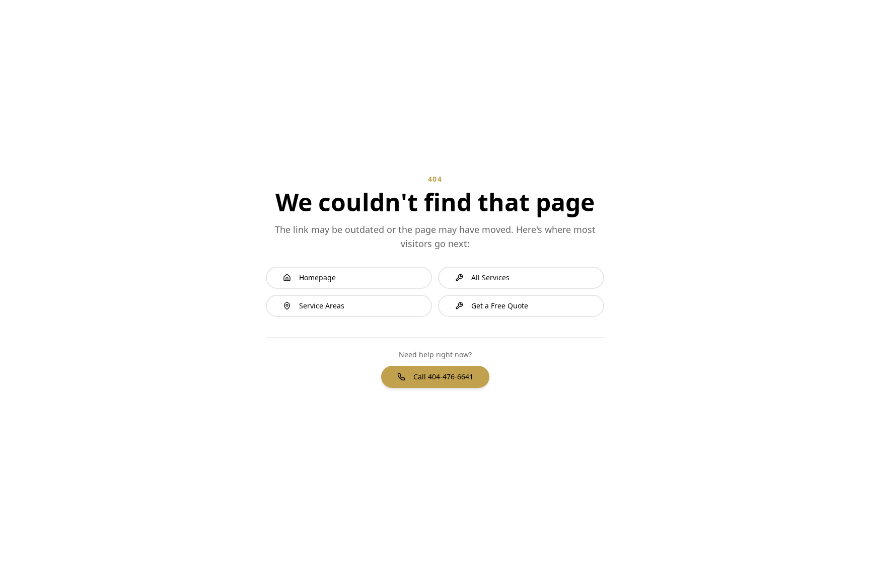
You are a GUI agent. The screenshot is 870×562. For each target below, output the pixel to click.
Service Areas (321, 305)
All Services (490, 277)
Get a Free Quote (499, 305)
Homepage (317, 277)
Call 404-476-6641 (443, 376)
